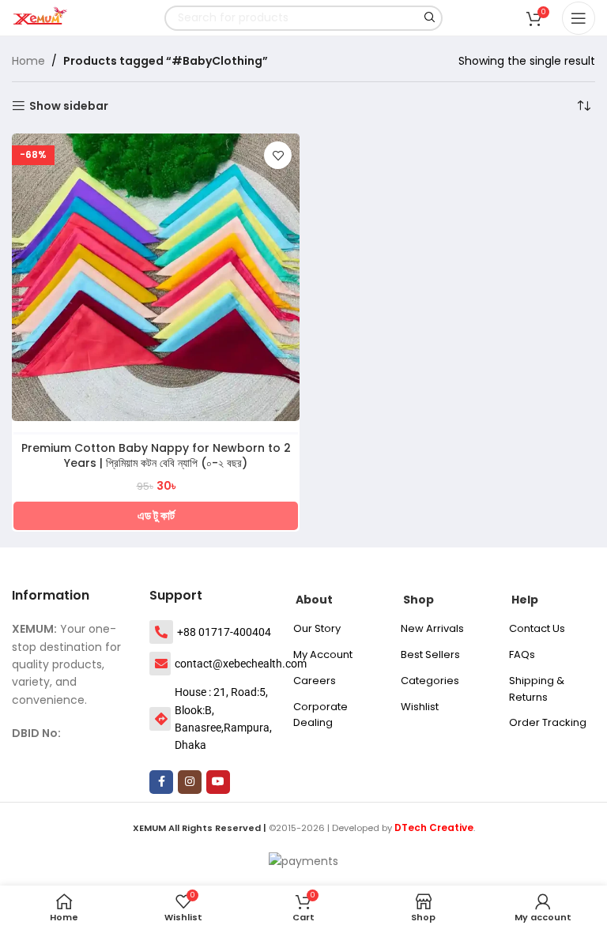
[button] (155, 516)
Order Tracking (547, 722)
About (314, 599)
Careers (314, 680)
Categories (430, 680)
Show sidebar (68, 106)
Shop (418, 599)
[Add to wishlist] (278, 155)
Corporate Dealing (320, 715)
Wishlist (420, 706)
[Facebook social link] (161, 782)
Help (524, 599)
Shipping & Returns (536, 689)
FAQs (522, 654)
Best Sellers (430, 654)
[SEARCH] (430, 18)
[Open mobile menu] (578, 18)
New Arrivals (432, 628)
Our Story (317, 628)
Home (28, 61)
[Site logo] (43, 16)
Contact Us (537, 628)
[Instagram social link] (190, 782)
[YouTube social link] (218, 782)
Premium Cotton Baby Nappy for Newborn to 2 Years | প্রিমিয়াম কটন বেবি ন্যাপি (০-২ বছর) (156, 456)
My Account (323, 654)
